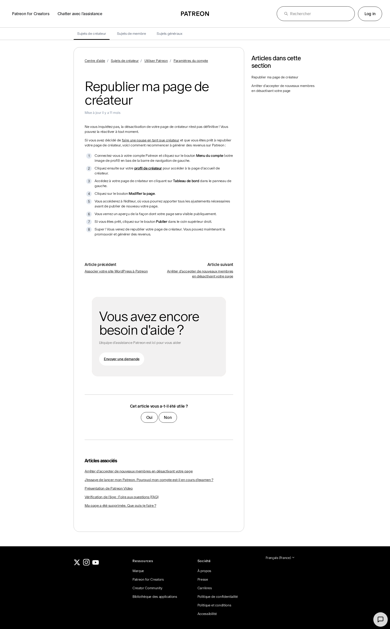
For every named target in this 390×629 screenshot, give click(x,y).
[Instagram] (86, 564)
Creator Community (147, 588)
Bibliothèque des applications (154, 596)
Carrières (204, 588)
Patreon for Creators (30, 13)
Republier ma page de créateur (274, 77)
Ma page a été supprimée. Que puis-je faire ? (120, 505)
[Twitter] (77, 564)
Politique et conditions (214, 605)
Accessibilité (207, 614)
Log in (370, 13)
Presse (202, 579)
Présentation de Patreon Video (109, 488)
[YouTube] (95, 564)
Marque (138, 571)
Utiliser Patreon (156, 61)
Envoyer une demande (121, 359)
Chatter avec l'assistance (80, 13)
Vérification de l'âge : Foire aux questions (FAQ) (121, 497)
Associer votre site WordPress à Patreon (116, 271)
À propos (204, 571)
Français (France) (279, 558)
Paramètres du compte (191, 61)
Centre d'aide (95, 61)
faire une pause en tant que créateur (150, 140)
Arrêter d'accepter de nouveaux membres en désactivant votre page (139, 471)
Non (168, 417)
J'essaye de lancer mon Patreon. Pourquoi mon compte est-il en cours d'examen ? (149, 480)
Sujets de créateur (125, 61)
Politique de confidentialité (217, 596)
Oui (149, 417)
